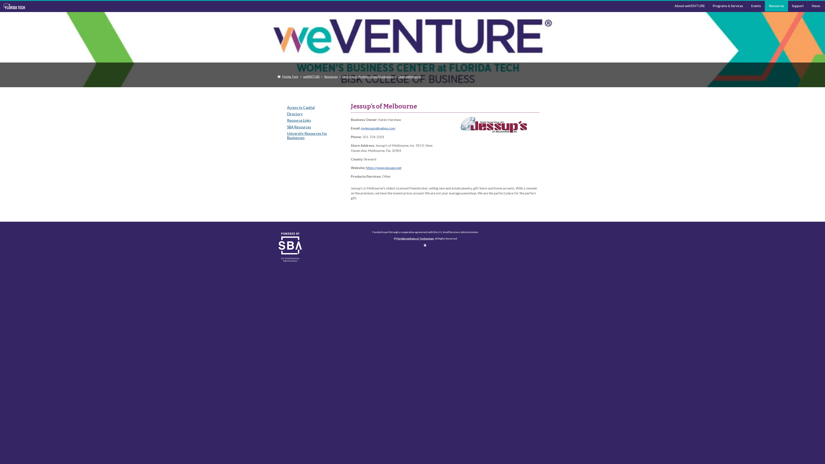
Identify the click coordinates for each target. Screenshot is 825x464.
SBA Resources (299, 127)
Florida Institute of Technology (104, 6)
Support (798, 6)
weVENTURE (311, 76)
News (816, 6)
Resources (776, 6)
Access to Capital (301, 107)
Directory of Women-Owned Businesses (367, 76)
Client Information (409, 76)
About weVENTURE (690, 6)
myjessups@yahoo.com (378, 128)
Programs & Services (728, 6)
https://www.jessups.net (384, 168)
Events (756, 6)
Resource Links (299, 120)
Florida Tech (290, 76)
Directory (295, 114)
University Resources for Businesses (307, 135)
